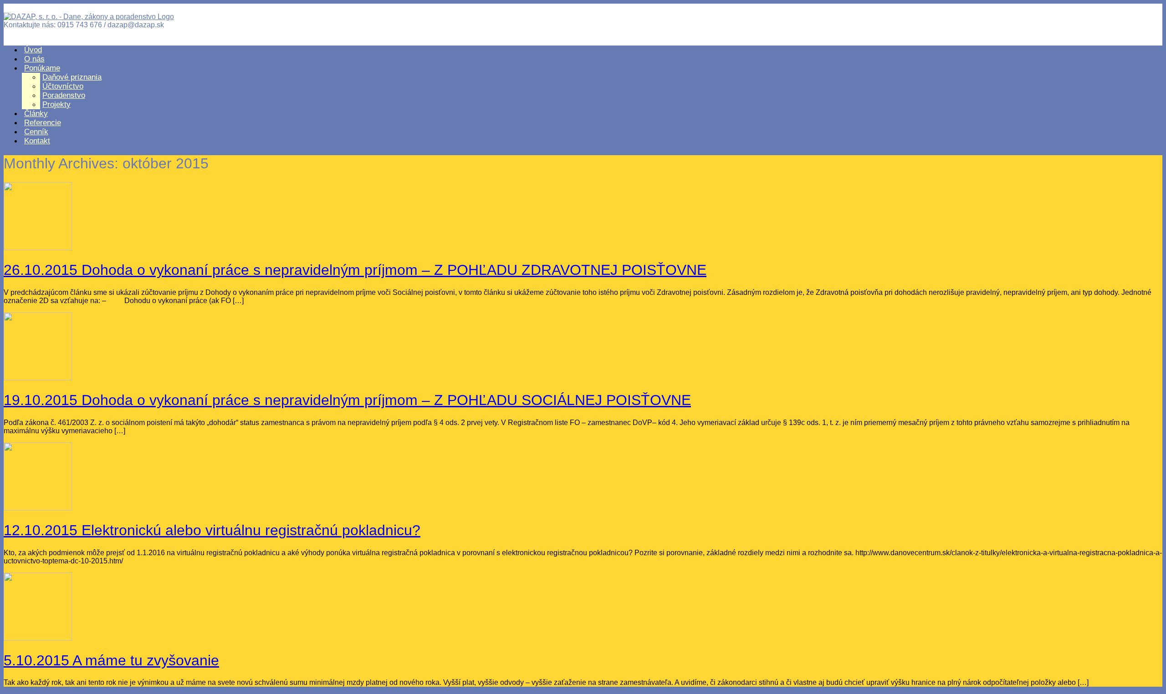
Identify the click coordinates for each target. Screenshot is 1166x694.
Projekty (56, 104)
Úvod (33, 50)
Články (36, 113)
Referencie (42, 122)
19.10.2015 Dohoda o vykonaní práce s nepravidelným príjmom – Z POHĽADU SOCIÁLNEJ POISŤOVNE (347, 400)
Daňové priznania (72, 77)
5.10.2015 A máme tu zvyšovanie (111, 660)
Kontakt (37, 141)
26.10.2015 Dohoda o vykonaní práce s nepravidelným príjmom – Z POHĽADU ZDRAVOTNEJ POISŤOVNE (355, 270)
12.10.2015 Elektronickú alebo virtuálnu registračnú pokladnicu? (212, 530)
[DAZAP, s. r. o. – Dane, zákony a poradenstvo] (89, 16)
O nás (34, 59)
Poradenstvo (63, 95)
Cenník (36, 131)
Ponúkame (42, 68)
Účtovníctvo (62, 86)
